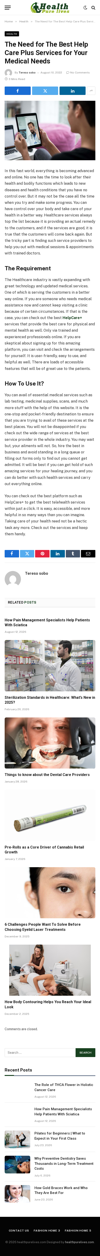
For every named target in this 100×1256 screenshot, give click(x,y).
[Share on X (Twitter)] (45, 91)
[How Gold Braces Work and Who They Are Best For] (17, 1194)
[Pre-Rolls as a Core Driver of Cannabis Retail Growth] (50, 815)
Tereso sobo (27, 72)
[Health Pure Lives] (50, 7)
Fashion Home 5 (78, 1230)
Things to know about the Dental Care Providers (47, 774)
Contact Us (19, 1230)
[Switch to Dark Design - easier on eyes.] (85, 8)
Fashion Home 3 (47, 1230)
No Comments (80, 72)
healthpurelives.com (79, 1242)
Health (12, 33)
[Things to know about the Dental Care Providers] (50, 743)
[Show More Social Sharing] (91, 91)
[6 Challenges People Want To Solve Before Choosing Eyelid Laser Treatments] (50, 892)
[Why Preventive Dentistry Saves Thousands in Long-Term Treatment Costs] (17, 1164)
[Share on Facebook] (18, 91)
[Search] (92, 7)
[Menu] (8, 7)
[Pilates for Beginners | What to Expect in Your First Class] (17, 1139)
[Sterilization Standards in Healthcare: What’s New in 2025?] (50, 665)
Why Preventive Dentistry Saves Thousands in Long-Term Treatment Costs (63, 1163)
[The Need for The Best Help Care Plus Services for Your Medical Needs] (50, 130)
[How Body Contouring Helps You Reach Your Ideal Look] (50, 970)
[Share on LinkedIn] (73, 91)
